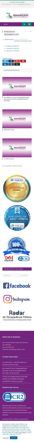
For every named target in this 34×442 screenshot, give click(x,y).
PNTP (10, 419)
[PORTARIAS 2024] (17, 118)
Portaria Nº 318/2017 (12, 51)
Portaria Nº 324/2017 (12, 48)
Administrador (9, 39)
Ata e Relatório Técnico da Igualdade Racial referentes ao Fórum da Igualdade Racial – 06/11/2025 (17, 4)
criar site (13, 405)
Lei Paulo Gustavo (9, 159)
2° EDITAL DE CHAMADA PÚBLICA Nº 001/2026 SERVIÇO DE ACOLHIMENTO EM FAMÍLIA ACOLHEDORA (14, 379)
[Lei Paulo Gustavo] (17, 147)
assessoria (22, 408)
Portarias (17, 41)
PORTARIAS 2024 (9, 130)
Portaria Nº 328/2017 (12, 46)
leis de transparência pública (19, 412)
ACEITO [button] (13, 438)
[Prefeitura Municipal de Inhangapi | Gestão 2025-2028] (17, 15)
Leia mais (22, 432)
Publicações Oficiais (26, 41)
